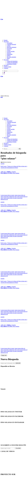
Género (8, 50)
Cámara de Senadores (12, 61)
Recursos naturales (11, 57)
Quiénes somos (7, 66)
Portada (5, 40)
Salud (8, 58)
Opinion (9, 52)
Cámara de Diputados (12, 62)
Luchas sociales (11, 51)
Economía (9, 48)
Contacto (6, 68)
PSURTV (6, 65)
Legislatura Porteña (11, 64)
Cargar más (3, 355)
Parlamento (9, 54)
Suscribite (18, 448)
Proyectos (6, 59)
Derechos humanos (11, 47)
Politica (8, 55)
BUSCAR (18, 363)
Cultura (8, 45)
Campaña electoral (11, 44)
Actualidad (9, 43)
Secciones (6, 41)
